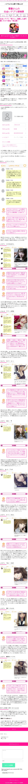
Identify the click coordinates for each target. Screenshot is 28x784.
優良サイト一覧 (17, 16)
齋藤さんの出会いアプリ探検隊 (14, 10)
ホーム (3, 15)
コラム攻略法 (24, 16)
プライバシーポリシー (14, 780)
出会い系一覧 (10, 16)
